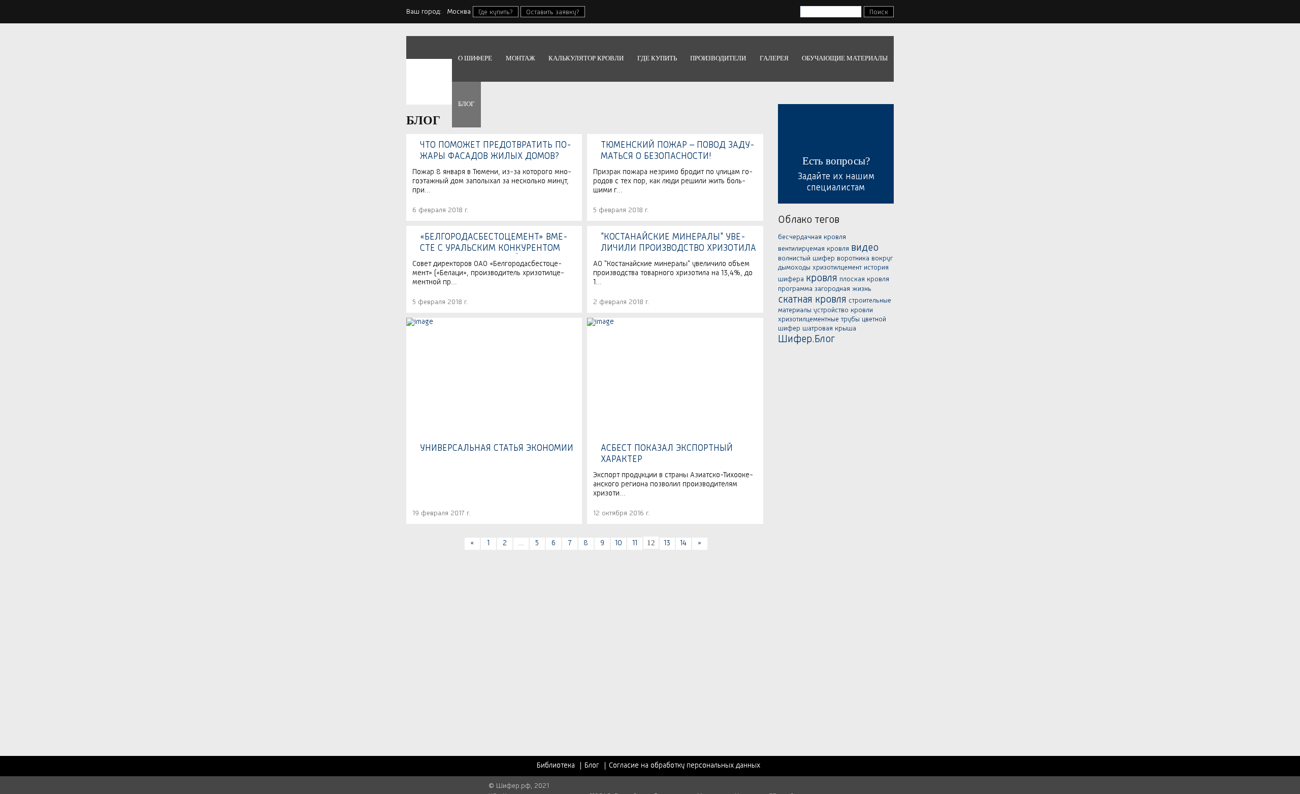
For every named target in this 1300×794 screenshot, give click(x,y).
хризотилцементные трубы (819, 319)
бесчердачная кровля (812, 237)
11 (634, 543)
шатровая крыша (829, 328)
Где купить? (495, 12)
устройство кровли (843, 310)
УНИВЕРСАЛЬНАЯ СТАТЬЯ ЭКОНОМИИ (496, 448)
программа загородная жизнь (824, 288)
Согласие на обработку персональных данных (684, 766)
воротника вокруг (865, 258)
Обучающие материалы (845, 58)
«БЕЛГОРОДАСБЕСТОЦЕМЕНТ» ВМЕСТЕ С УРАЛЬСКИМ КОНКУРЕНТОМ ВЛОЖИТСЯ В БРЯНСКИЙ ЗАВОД (494, 243)
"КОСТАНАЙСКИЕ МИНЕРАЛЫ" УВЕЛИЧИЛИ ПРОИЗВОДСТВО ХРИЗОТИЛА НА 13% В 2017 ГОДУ (678, 243)
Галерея (774, 58)
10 (618, 543)
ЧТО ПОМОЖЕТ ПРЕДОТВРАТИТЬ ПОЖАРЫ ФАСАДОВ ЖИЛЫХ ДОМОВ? (495, 151)
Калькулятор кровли (586, 58)
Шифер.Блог (806, 340)
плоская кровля (864, 279)
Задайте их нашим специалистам (836, 173)
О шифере (475, 58)
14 (683, 543)
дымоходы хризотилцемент (820, 267)
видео (865, 248)
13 (667, 543)
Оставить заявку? (552, 12)
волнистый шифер (806, 258)
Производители (718, 58)
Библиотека (556, 766)
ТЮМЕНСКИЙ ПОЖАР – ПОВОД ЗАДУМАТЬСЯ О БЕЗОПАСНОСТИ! (678, 151)
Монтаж (520, 58)
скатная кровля (812, 300)
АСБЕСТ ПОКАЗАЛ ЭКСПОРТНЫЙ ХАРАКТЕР (667, 454)
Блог (466, 104)
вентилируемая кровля (813, 248)
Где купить (657, 58)
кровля (821, 279)
